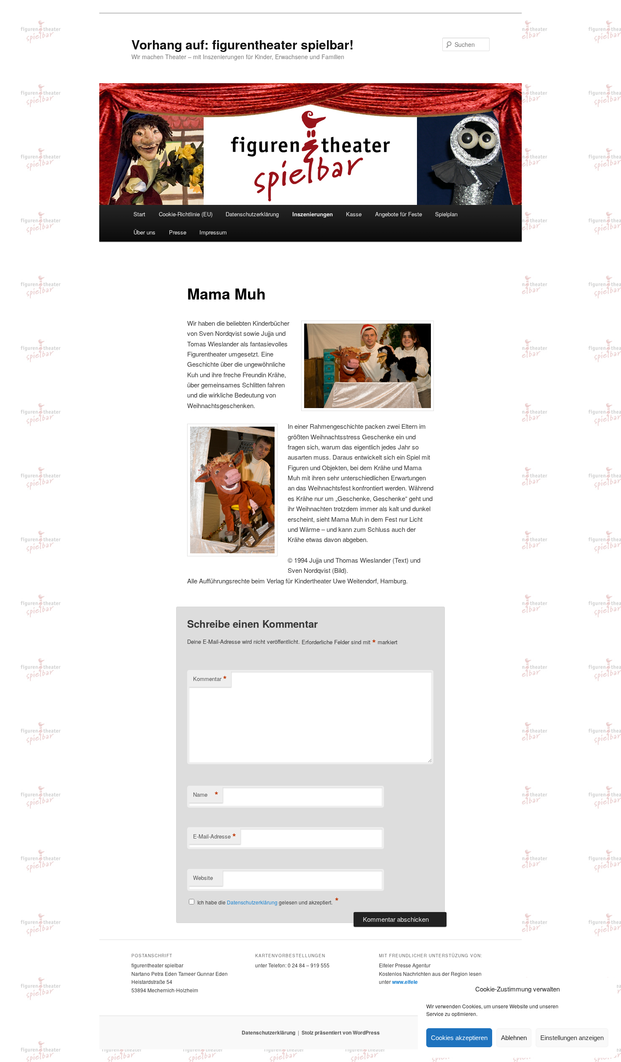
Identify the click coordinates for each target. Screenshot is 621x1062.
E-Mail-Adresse (214, 836)
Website (203, 878)
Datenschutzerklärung (252, 214)
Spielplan (446, 214)
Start (139, 214)
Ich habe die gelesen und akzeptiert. (268, 901)
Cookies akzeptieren (459, 1037)
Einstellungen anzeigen (572, 1037)
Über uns (144, 232)
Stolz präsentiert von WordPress (341, 1032)
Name (205, 794)
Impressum (213, 232)
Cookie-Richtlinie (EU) (185, 214)
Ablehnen (514, 1037)
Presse (177, 232)
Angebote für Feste (398, 214)
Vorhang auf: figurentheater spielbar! (242, 44)
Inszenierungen (312, 214)
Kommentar (210, 679)
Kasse (354, 214)
